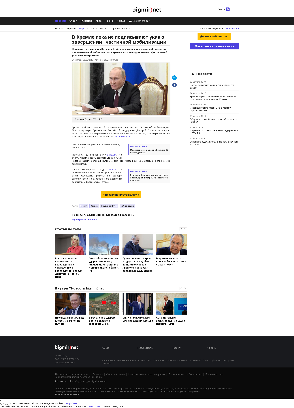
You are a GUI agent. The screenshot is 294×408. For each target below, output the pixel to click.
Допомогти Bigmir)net (214, 36)
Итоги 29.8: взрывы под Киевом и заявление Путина (69, 320)
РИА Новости (122, 136)
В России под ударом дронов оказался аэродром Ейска (102, 320)
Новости (60, 20)
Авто (99, 20)
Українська (232, 28)
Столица (92, 28)
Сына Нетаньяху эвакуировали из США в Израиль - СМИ (170, 320)
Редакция (98, 374)
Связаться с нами (115, 374)
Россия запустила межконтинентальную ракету (212, 86)
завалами (112, 169)
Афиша (121, 20)
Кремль (94, 205)
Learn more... (94, 406)
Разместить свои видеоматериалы (146, 374)
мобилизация (127, 205)
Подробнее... (71, 403)
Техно (109, 20)
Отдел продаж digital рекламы (91, 381)
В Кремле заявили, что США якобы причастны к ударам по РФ (171, 261)
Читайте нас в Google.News (121, 194)
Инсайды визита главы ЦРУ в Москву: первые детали (210, 109)
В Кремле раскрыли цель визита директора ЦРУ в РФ (214, 132)
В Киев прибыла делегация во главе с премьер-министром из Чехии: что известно (149, 178)
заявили (111, 154)
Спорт (73, 20)
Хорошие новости (120, 28)
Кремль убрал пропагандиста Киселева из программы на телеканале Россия (213, 98)
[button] (181, 229)
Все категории (141, 20)
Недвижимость (145, 347)
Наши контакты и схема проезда (72, 374)
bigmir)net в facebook (84, 219)
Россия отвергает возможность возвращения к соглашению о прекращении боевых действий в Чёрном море (68, 267)
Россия (83, 205)
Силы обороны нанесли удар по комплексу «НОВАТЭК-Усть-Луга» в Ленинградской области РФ (104, 264)
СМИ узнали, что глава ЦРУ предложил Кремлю (138, 319)
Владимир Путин (109, 205)
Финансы (86, 20)
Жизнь (103, 28)
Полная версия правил (67, 394)
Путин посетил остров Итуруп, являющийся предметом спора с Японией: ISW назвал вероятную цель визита (138, 264)
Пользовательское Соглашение (185, 374)
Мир (81, 28)
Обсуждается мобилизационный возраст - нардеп (213, 120)
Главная (59, 28)
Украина (71, 28)
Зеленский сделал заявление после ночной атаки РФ (214, 143)
